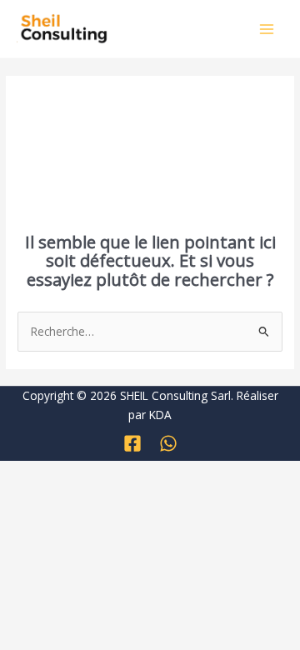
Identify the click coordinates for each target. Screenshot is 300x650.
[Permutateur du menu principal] (267, 29)
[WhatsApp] (168, 443)
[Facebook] (132, 443)
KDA (160, 414)
